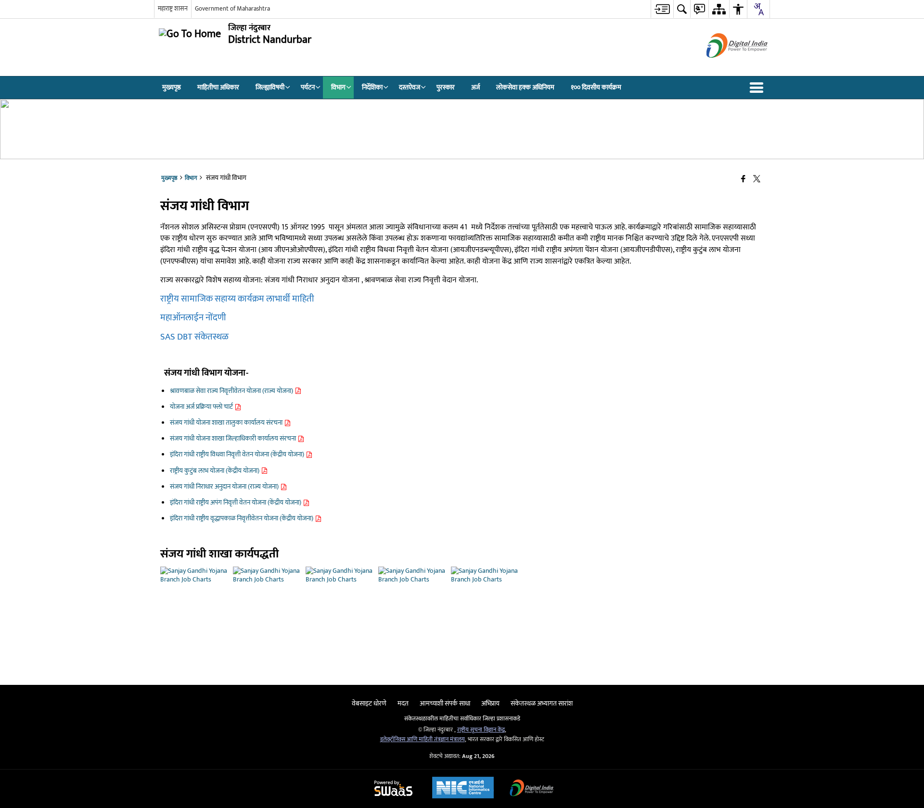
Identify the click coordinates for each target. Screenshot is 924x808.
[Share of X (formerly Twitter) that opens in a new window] (757, 179)
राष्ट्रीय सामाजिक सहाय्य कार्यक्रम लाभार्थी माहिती (237, 298)
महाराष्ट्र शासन (173, 8)
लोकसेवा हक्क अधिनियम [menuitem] (525, 87)
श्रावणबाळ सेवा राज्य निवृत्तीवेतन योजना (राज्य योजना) (232, 390)
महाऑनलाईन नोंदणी (193, 317)
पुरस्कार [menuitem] (445, 87)
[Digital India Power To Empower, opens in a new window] (531, 789)
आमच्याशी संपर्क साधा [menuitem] (445, 703)
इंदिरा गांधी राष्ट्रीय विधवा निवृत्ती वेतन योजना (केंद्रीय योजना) (238, 454)
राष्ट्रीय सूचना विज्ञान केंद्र (481, 729)
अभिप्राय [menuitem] (490, 703)
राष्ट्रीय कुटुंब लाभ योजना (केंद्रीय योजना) (215, 470)
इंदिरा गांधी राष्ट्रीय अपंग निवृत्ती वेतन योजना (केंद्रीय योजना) (236, 502)
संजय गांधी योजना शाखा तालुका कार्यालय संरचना (227, 422)
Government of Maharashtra (232, 8)
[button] (758, 87)
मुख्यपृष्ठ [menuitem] (171, 87)
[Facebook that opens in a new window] (743, 179)
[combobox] (758, 9)
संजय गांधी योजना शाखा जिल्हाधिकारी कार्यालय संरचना (233, 438)
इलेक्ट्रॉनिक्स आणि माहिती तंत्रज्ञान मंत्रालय (422, 739)
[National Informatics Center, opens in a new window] (463, 789)
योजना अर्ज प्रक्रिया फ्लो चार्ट (202, 406)
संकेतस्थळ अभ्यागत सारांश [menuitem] (542, 703)
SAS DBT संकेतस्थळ (194, 336)
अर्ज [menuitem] (475, 87)
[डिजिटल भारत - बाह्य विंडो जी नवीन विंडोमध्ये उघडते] (725, 66)
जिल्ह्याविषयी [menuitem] (270, 87)
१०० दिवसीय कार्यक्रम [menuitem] (596, 87)
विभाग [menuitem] (338, 87)
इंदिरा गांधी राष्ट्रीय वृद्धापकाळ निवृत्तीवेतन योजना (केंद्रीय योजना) (242, 518)
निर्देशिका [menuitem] (372, 87)
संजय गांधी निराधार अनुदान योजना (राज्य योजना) (225, 486)
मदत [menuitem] (403, 703)
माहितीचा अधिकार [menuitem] (218, 87)
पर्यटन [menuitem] (308, 87)
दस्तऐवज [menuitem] (409, 87)
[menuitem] (662, 9)
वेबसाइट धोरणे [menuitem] (369, 703)
